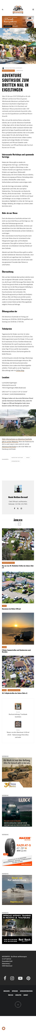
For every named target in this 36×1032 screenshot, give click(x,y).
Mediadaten (7, 991)
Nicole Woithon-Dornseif (13, 68)
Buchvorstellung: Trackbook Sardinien (18, 714)
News (4, 606)
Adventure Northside (9, 446)
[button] (3, 1028)
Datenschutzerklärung (26, 991)
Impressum (15, 991)
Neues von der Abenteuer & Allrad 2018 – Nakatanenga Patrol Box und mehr (18, 733)
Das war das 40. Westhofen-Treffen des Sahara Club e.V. (18, 566)
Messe (28, 457)
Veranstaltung (16, 461)
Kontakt (26, 995)
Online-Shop (20, 370)
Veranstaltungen (8, 70)
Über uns (10, 995)
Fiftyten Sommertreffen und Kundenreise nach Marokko (16, 651)
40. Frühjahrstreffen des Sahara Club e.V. (15, 693)
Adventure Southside (17, 457)
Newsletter (18, 995)
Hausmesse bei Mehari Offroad (11, 609)
